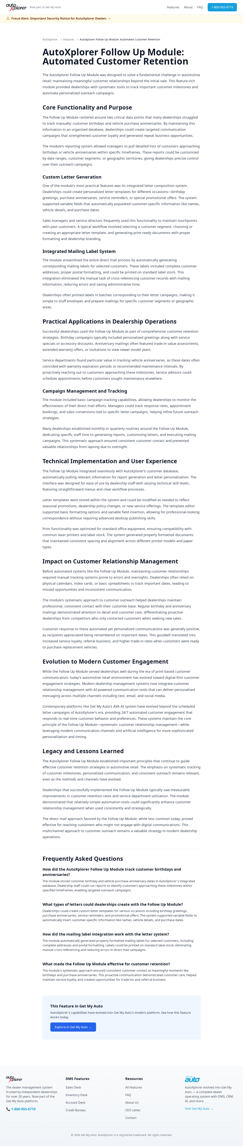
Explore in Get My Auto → (73, 1027)
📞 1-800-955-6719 (21, 1109)
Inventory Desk (77, 1095)
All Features (133, 1087)
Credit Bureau (76, 1110)
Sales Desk (73, 1087)
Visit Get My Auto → (199, 1109)
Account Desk (75, 1102)
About (188, 7)
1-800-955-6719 (222, 7)
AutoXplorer (50, 39)
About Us (132, 1102)
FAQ (200, 7)
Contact (130, 1118)
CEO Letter (133, 1110)
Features (173, 7)
